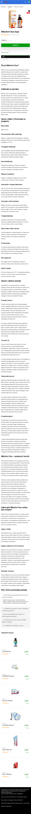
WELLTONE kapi (7, 774)
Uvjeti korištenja (15, 789)
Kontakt (3, 791)
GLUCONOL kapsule (8, 725)
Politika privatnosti (5, 789)
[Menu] (2, 2)
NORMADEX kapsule (8, 676)
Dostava (13, 791)
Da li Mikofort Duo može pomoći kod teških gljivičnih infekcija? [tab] (14, 621)
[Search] (25, 2)
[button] (29, 11)
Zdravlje (10, 6)
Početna (3, 6)
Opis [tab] (3, 56)
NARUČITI (16, 45)
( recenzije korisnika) (14, 34)
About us (8, 791)
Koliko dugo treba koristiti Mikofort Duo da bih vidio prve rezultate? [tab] (15, 596)
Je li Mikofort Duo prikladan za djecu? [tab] (13, 625)
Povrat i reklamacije (20, 791)
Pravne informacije (23, 789)
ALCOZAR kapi (6, 651)
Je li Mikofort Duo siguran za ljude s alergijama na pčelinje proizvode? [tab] (15, 609)
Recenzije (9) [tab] (5, 59)
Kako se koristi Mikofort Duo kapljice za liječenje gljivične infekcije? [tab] (13, 615)
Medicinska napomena (6, 792)
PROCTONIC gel (7, 749)
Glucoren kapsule (7, 700)
